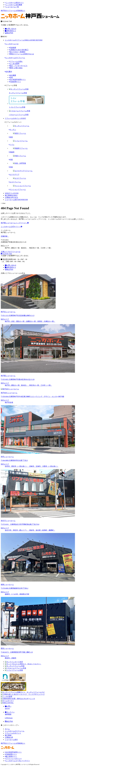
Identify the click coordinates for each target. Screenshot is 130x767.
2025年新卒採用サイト (13, 752)
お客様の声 (11, 197)
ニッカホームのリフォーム (23, 40)
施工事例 (11, 195)
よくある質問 (14, 63)
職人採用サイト (11, 756)
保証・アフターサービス (18, 66)
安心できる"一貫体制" (18, 52)
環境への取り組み (16, 68)
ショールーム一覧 (12, 7)
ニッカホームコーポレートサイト (17, 761)
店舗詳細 (4, 236)
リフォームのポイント (15, 118)
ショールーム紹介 (16, 199)
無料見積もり (11, 31)
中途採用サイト (15, 82)
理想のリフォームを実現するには (22, 54)
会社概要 (13, 75)
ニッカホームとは (11, 44)
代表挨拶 (13, 47)
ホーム (7, 729)
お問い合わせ (11, 29)
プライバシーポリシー (13, 758)
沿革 (11, 77)
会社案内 (8, 71)
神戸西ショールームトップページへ (14, 223)
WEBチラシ (11, 193)
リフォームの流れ (16, 61)
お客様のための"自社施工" (19, 50)
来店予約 (10, 33)
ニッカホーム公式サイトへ (11, 226)
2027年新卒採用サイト (18, 79)
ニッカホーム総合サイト (14, 2)
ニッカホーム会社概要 (13, 5)
